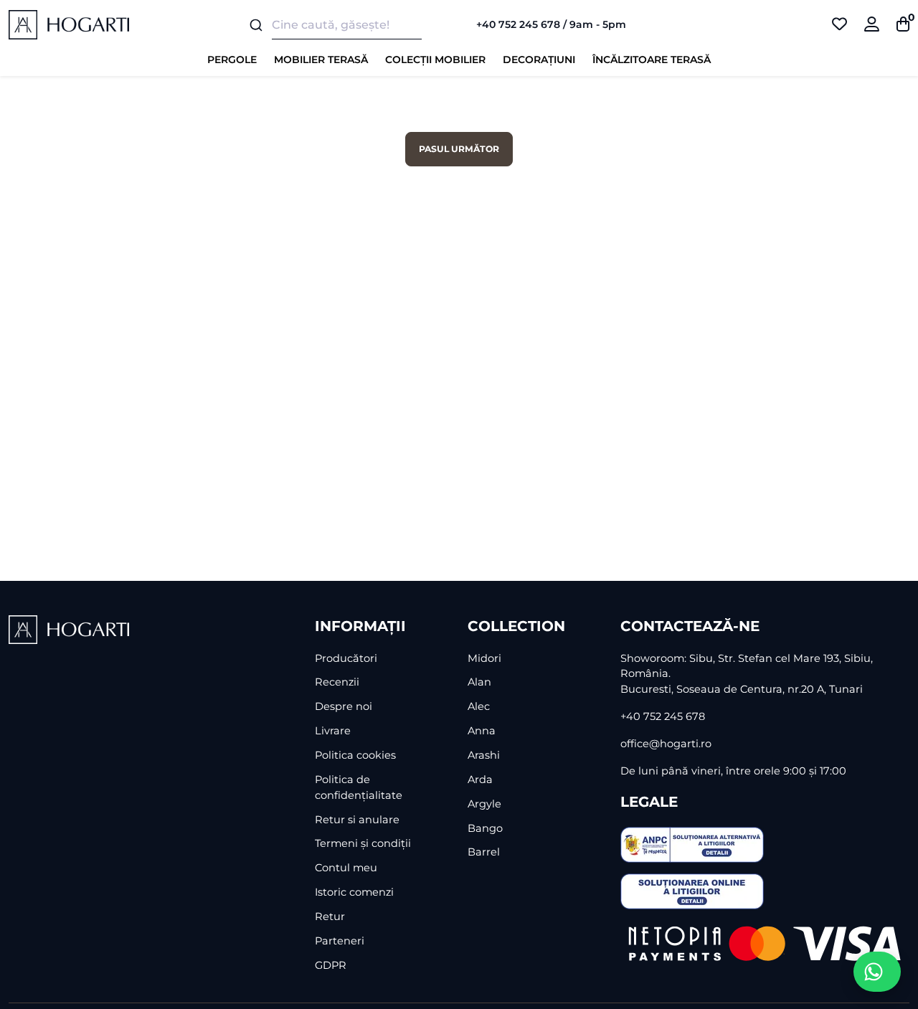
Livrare (333, 730)
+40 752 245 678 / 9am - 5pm (551, 24)
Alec (479, 706)
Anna (482, 730)
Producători (346, 658)
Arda (480, 779)
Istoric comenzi (354, 892)
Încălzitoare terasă (651, 59)
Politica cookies (355, 755)
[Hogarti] (69, 24)
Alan (479, 682)
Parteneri (339, 940)
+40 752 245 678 (662, 716)
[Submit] (255, 25)
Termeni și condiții (363, 843)
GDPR (330, 965)
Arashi (484, 755)
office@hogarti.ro (665, 743)
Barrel (484, 851)
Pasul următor (459, 148)
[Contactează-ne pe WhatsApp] (877, 972)
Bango (485, 828)
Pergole (232, 59)
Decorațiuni (539, 59)
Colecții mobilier (435, 59)
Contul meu (346, 867)
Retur (330, 916)
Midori (484, 658)
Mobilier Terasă (321, 59)
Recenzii (337, 682)
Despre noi (343, 706)
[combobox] (344, 25)
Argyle (484, 803)
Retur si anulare (357, 819)
